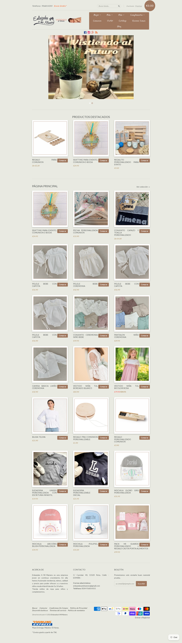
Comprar (62, 160)
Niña (109, 15)
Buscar (34, 608)
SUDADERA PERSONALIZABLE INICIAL (81, 492)
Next (144, 67)
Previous (38, 67)
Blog (119, 26)
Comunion (97, 21)
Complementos (136, 15)
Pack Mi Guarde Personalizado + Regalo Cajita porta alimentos (131, 546)
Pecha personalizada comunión (85, 231)
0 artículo (130, 6)
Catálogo (122, 21)
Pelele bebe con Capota (44, 284)
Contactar (43, 608)
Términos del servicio (58, 610)
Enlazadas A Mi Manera (59, 614)
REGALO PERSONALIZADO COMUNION (122, 439)
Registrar (146, 617)
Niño (120, 15)
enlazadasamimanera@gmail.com (86, 585)
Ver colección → (143, 187)
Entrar (137, 617)
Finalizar (138, 6)
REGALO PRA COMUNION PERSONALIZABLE (85, 438)
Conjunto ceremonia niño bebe (85, 335)
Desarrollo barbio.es (40, 610)
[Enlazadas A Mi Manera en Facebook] (85, 32)
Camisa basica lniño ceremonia (44, 387)
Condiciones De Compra (58, 608)
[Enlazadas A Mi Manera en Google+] (92, 32)
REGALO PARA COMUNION (44, 160)
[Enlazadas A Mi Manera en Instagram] (89, 32)
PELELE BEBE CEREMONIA (85, 284)
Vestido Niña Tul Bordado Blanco (85, 387)
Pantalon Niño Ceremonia (126, 335)
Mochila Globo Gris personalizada (126, 491)
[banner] (56, 19)
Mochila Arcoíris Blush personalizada (44, 544)
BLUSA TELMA (38, 437)
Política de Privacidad (78, 608)
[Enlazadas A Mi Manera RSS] (96, 32)
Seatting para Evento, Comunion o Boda (85, 160)
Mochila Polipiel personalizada (85, 544)
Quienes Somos (138, 21)
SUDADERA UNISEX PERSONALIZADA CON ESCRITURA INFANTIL (44, 492)
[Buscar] (119, 6)
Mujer (97, 15)
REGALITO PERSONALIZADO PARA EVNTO (126, 162)
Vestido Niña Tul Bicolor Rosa (126, 387)
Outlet (110, 21)
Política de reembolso (76, 610)
